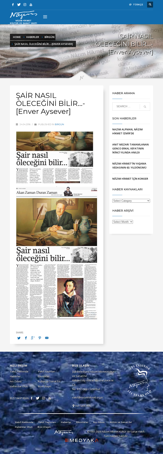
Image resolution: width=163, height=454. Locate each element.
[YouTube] (31, 5)
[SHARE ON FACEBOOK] (26, 338)
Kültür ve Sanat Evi (49, 381)
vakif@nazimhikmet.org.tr (87, 397)
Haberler (15, 376)
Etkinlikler (43, 376)
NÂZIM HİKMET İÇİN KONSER (130, 178)
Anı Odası (15, 381)
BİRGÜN (59, 124)
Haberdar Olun (19, 386)
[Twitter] (19, 5)
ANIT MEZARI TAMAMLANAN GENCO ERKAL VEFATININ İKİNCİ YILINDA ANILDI (130, 148)
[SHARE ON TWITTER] (19, 338)
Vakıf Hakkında (19, 371)
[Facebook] (13, 5)
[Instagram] (25, 5)
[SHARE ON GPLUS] (33, 338)
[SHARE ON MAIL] (47, 338)
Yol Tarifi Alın (83, 406)
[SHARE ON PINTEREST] (40, 338)
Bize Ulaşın (44, 386)
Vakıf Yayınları (46, 371)
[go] (145, 107)
